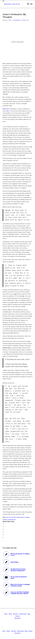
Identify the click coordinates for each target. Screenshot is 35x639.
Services (15, 614)
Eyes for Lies (26, 20)
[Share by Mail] (5, 538)
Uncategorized (17, 20)
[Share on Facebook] (5, 524)
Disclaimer (18, 618)
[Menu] (31, 4)
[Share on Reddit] (5, 535)
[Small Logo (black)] (14, 4)
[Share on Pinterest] (5, 529)
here (7, 111)
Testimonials (22, 614)
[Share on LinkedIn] (5, 532)
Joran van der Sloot (11, 517)
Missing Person (21, 517)
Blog (29, 614)
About (10, 614)
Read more (6, 109)
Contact (17, 616)
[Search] (27, 4)
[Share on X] (5, 526)
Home (5, 614)
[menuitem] (27, 4)
